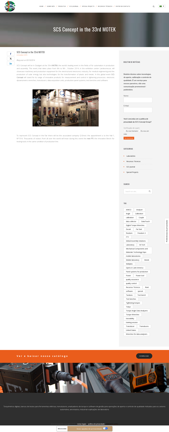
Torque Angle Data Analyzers (137, 311)
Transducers (144, 326)
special (140, 291)
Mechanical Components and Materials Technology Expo (137, 250)
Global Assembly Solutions (136, 241)
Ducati (128, 229)
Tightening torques (133, 303)
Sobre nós (51, 6)
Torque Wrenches (132, 314)
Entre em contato (123, 6)
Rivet (147, 287)
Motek (146, 260)
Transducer (130, 326)
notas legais (81, 424)
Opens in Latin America (134, 268)
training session (132, 322)
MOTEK (55, 65)
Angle (128, 214)
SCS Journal (74, 6)
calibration (130, 217)
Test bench (141, 295)
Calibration (139, 214)
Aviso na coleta (62, 428)
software (129, 291)
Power (128, 275)
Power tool (140, 275)
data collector (131, 221)
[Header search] (153, 6)
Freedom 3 (141, 233)
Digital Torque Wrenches (135, 225)
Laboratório (130, 156)
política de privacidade (96, 424)
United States (131, 330)
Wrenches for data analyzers (136, 334)
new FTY (90, 138)
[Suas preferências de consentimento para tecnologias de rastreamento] (167, 231)
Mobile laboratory (132, 260)
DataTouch (145, 221)
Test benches (131, 299)
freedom (129, 233)
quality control (131, 283)
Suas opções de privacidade (89, 429)
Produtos (62, 6)
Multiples (129, 264)
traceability (130, 318)
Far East (139, 229)
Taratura (129, 295)
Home (41, 6)
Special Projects (88, 6)
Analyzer (139, 210)
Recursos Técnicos (105, 6)
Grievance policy (112, 424)
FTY (127, 237)
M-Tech (142, 245)
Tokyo (128, 307)
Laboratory (130, 245)
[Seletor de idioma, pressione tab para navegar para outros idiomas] (161, 6)
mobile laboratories (133, 256)
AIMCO (128, 210)
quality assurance (132, 279)
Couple (141, 217)
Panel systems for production (137, 272)
